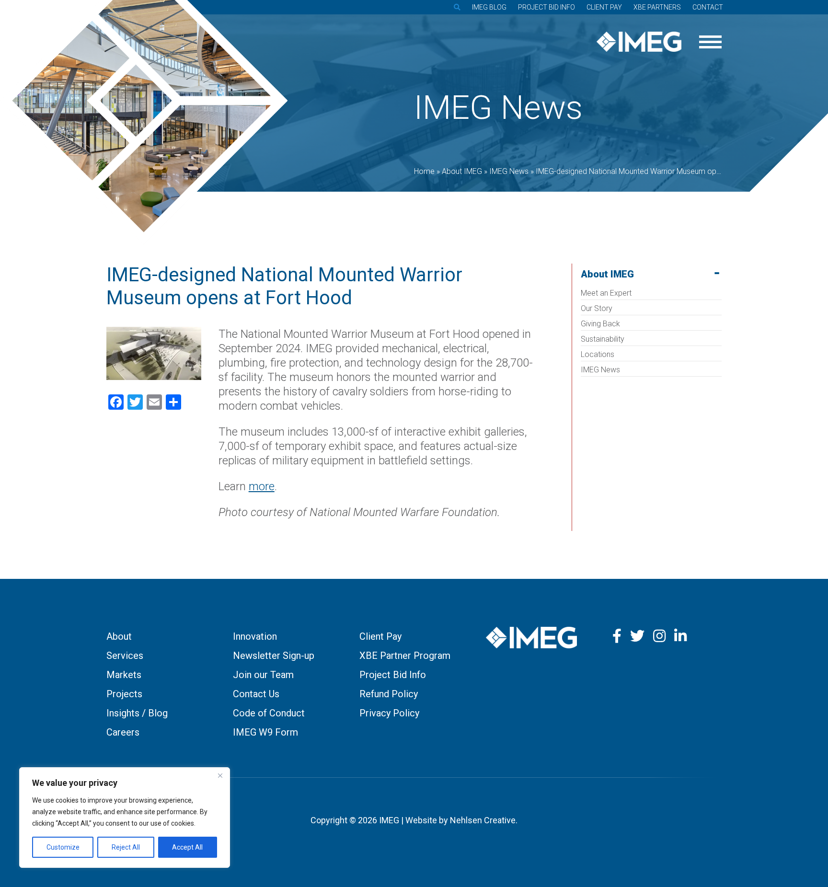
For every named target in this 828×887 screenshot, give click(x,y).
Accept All (187, 847)
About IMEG (607, 274)
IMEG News (600, 369)
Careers (122, 732)
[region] (124, 817)
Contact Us (256, 694)
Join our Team (263, 674)
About (119, 636)
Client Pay (604, 7)
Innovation (255, 636)
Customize (63, 847)
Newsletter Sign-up (273, 655)
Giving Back (600, 323)
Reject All (126, 847)
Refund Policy (388, 694)
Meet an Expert (606, 293)
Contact (707, 7)
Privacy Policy (389, 713)
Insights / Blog (137, 713)
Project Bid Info (546, 7)
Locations (597, 354)
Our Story (596, 308)
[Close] (220, 775)
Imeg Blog (489, 7)
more (262, 486)
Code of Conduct (269, 713)
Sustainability (602, 339)
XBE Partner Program (404, 655)
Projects (124, 694)
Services (124, 655)
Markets (123, 674)
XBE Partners (657, 7)
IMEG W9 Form (265, 732)
